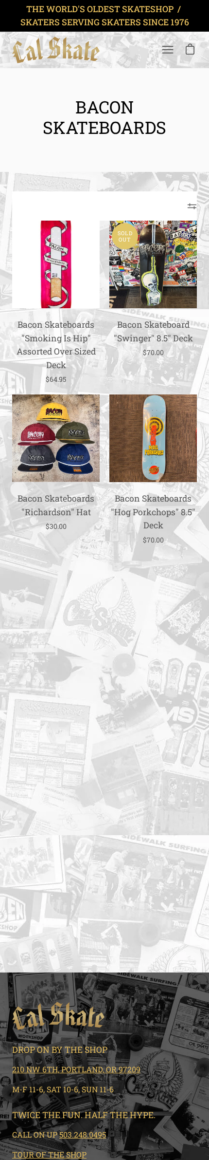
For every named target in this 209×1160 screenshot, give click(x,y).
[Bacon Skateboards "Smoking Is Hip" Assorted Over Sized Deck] (56, 264)
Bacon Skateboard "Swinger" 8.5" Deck (153, 331)
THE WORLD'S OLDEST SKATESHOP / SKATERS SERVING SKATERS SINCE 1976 (104, 15)
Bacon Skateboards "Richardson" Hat (55, 505)
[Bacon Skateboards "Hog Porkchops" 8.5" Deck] (153, 438)
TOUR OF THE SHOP (49, 1154)
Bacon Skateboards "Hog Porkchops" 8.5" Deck (153, 512)
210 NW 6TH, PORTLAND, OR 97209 (76, 1069)
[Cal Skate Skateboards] (56, 50)
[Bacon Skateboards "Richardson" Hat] (56, 438)
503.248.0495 (82, 1134)
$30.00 (56, 526)
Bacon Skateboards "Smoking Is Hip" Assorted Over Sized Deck (56, 344)
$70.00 (153, 352)
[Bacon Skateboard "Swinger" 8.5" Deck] (153, 264)
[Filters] (192, 206)
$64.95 (56, 379)
